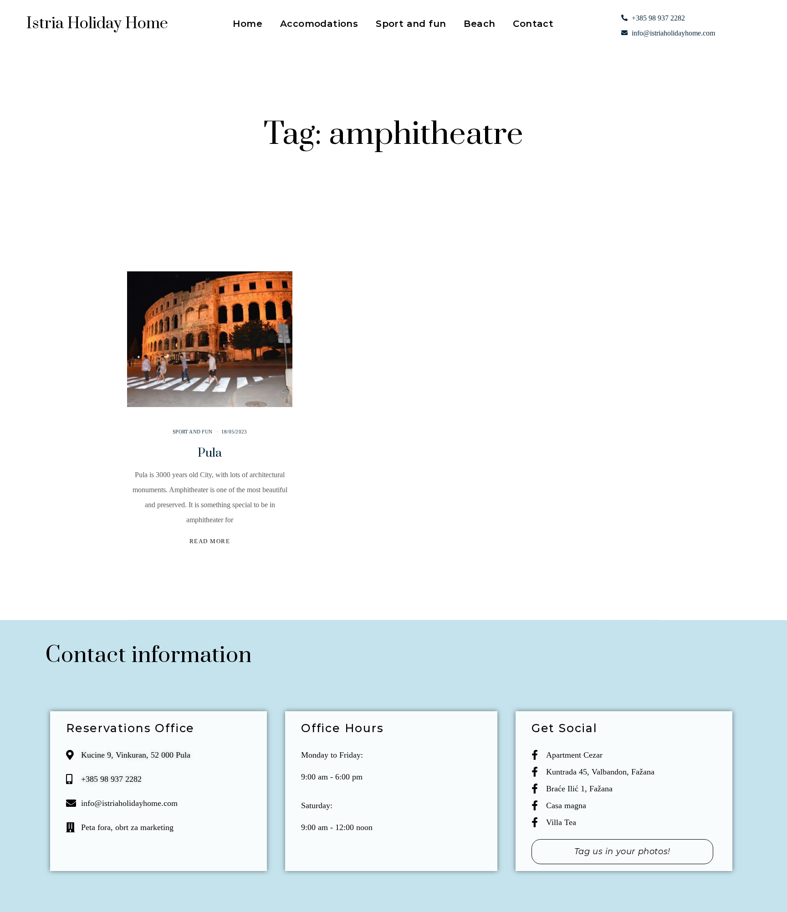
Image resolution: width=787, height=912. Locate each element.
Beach (479, 24)
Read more (209, 541)
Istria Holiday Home (97, 24)
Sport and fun (411, 24)
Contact (533, 24)
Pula (210, 453)
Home (247, 24)
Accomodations (319, 24)
